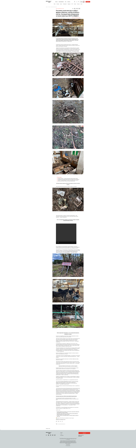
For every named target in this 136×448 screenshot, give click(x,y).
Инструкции (61, 435)
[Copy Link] (62, 421)
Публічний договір (68, 444)
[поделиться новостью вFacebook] (56, 421)
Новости (56, 1)
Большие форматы (61, 1)
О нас (65, 1)
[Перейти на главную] (49, 2)
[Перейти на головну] (49, 432)
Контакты (69, 1)
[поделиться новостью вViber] (60, 421)
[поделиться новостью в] (72, 8)
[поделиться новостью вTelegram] (58, 421)
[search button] (75, 2)
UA (76, 1)
